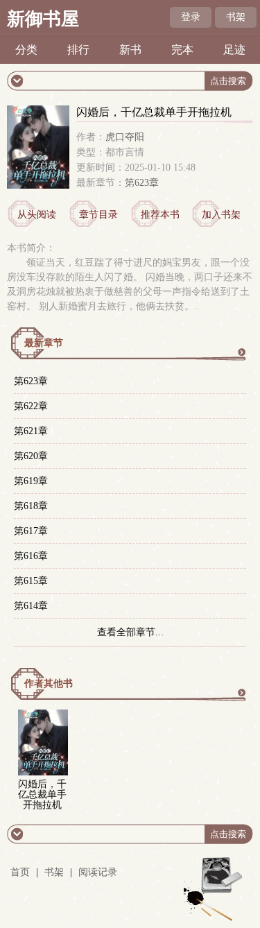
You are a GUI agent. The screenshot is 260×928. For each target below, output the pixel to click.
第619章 (31, 481)
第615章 (31, 581)
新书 (130, 49)
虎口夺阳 (124, 137)
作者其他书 (48, 683)
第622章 (31, 406)
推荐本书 (160, 214)
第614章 (31, 606)
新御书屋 (43, 19)
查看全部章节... (130, 632)
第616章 (31, 556)
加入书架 (221, 214)
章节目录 (98, 214)
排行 (78, 49)
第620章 (31, 456)
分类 (26, 49)
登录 (190, 17)
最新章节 (43, 343)
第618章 (31, 506)
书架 (235, 17)
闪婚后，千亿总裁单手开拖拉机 (42, 794)
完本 (182, 49)
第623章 (142, 183)
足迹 (234, 49)
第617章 (31, 531)
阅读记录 (97, 872)
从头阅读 (36, 214)
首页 (20, 872)
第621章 (31, 431)
